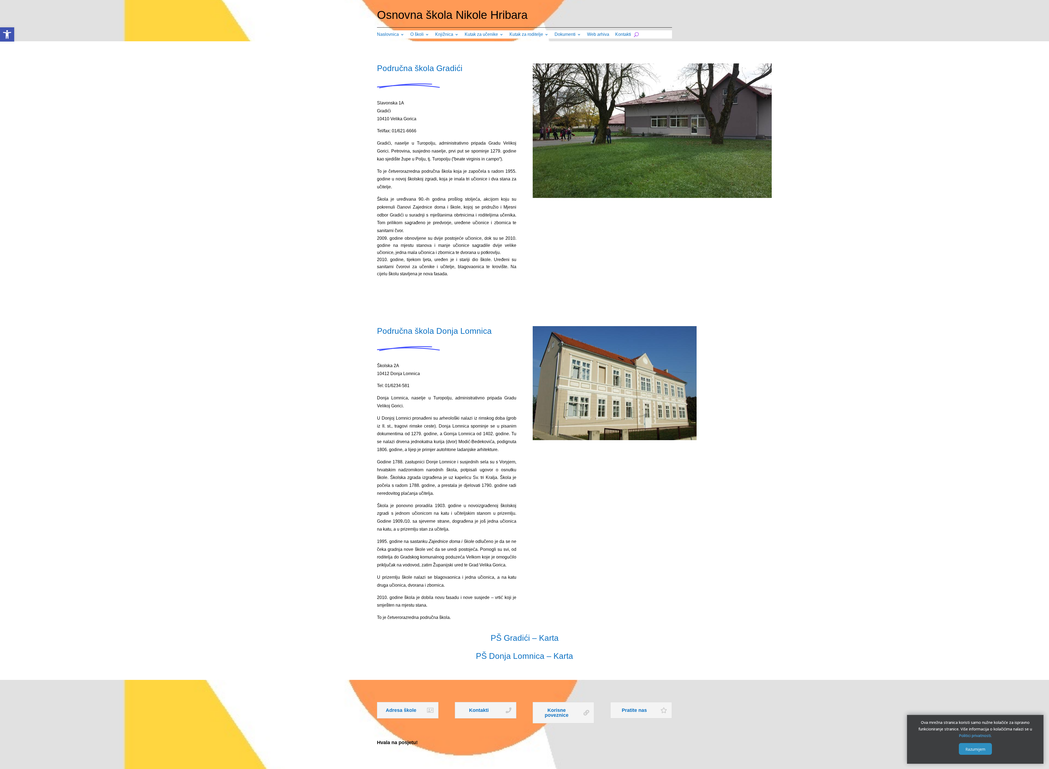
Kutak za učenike (481, 35)
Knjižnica (444, 35)
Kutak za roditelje (526, 35)
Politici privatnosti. (975, 735)
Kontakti (623, 35)
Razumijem (975, 749)
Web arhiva (598, 35)
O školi (417, 35)
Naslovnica (388, 35)
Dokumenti (565, 35)
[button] (7, 34)
